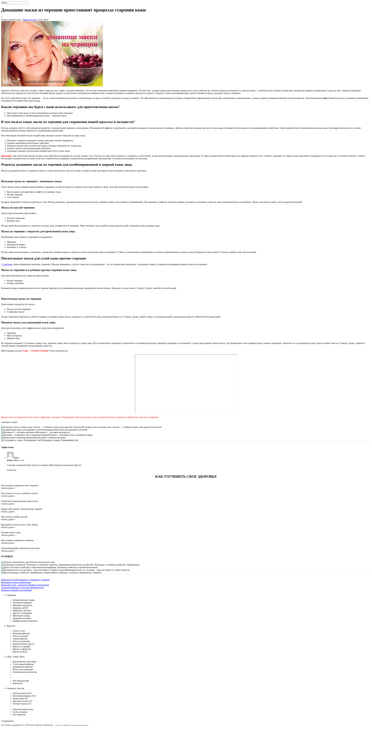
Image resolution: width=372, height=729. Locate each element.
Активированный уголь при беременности (22, 587)
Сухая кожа (6, 264)
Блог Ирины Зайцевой (41, 725)
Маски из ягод (30, 19)
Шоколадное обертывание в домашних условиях (25, 579)
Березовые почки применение (16, 582)
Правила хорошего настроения (16, 590)
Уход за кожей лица (11, 19)
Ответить (11, 470)
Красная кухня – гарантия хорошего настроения (25, 585)
